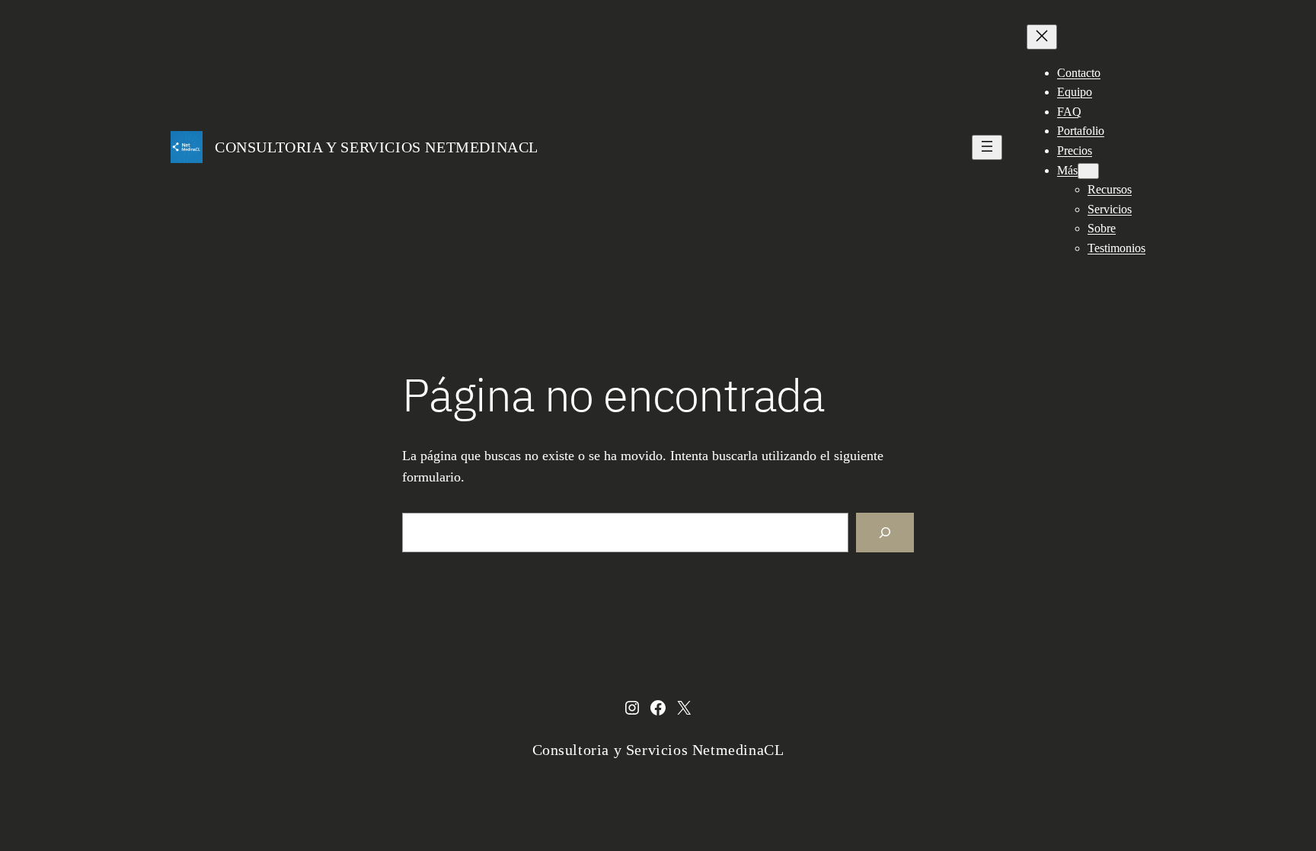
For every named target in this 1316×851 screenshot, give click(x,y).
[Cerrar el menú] (1042, 37)
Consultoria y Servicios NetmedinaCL (376, 147)
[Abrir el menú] (987, 147)
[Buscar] (885, 532)
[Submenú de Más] (1088, 171)
